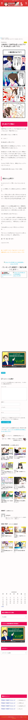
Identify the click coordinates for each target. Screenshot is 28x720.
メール (3, 407)
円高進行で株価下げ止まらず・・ (9, 700)
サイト (2, 412)
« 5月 (2, 606)
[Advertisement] (14, 22)
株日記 (4, 372)
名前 (2, 402)
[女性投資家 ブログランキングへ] (5, 273)
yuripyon (8, 515)
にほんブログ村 (14, 264)
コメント (3, 386)
